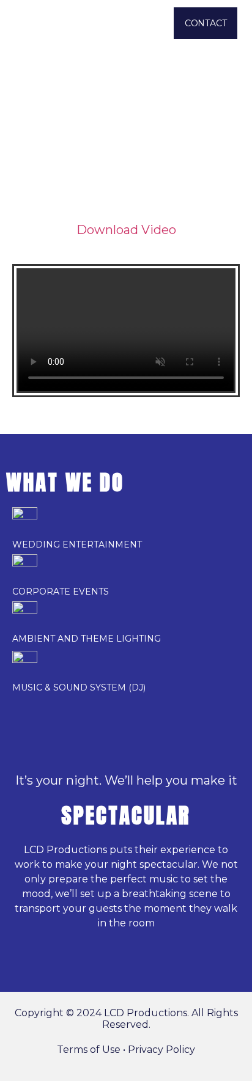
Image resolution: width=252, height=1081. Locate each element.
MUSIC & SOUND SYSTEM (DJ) (79, 687)
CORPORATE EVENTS (60, 591)
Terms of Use (88, 1049)
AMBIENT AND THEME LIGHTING (86, 638)
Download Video (126, 229)
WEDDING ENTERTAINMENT (77, 544)
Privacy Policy (161, 1049)
